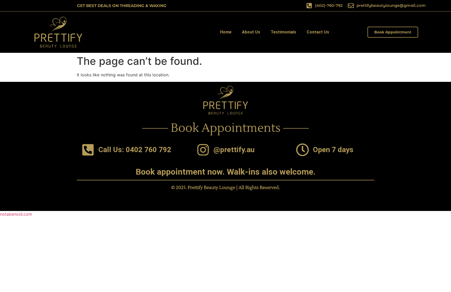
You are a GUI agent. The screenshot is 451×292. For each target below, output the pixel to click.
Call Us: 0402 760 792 (134, 149)
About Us (251, 32)
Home (226, 32)
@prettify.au (233, 149)
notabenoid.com (16, 214)
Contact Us (318, 32)
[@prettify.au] (203, 149)
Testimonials (283, 32)
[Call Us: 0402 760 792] (87, 149)
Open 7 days (333, 149)
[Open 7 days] (302, 149)
